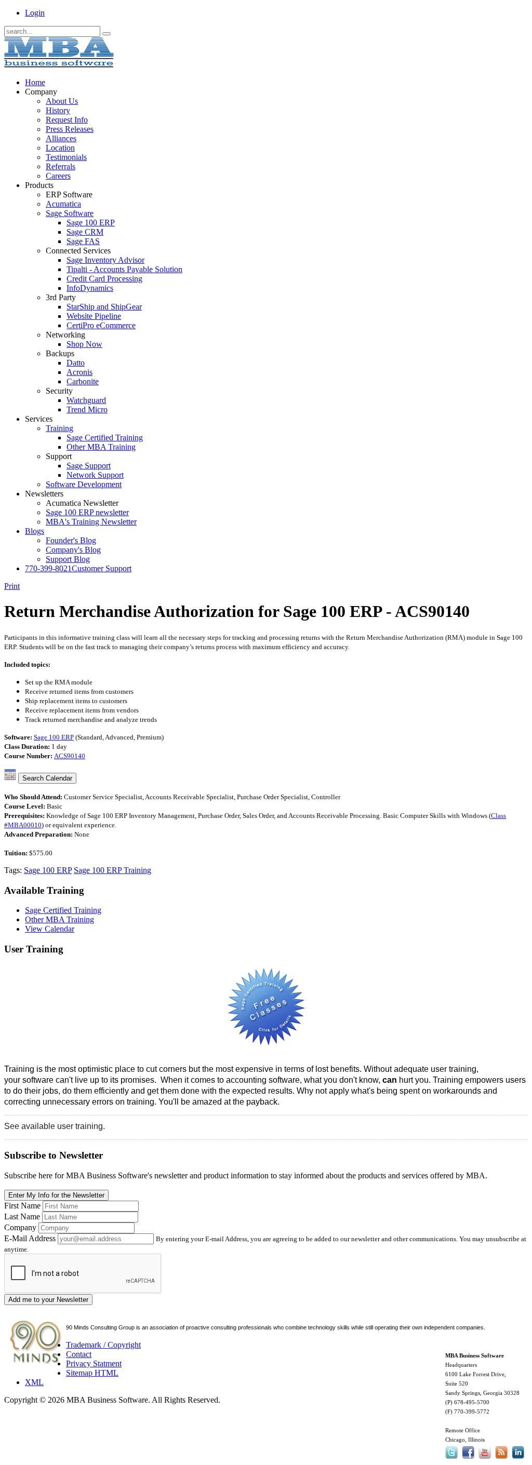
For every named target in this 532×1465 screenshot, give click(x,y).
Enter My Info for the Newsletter (56, 1195)
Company (20, 1227)
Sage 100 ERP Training (112, 870)
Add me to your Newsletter (48, 1299)
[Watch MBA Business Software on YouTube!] (484, 1458)
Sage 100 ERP (54, 737)
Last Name (22, 1216)
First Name (22, 1205)
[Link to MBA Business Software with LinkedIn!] (518, 1458)
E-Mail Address (30, 1238)
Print (12, 586)
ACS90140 (69, 756)
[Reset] (106, 33)
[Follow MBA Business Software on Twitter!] (452, 1458)
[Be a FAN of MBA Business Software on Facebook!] (468, 1458)
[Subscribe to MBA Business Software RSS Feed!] (501, 1458)
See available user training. (54, 1126)
